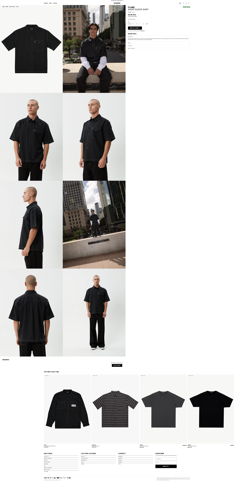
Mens (7, 6)
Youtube (120, 460)
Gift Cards (46, 471)
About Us (83, 456)
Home (3, 6)
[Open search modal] (183, 3)
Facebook (120, 458)
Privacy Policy (47, 469)
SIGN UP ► (166, 466)
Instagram (120, 456)
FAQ (44, 465)
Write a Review (117, 365)
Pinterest (120, 462)
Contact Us (46, 456)
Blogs (82, 462)
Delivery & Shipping (48, 458)
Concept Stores (84, 458)
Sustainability (84, 460)
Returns (45, 460)
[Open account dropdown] (186, 3)
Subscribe (159, 453)
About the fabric (131, 48)
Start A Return (47, 462)
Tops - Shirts (12, 6)
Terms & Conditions (48, 467)
